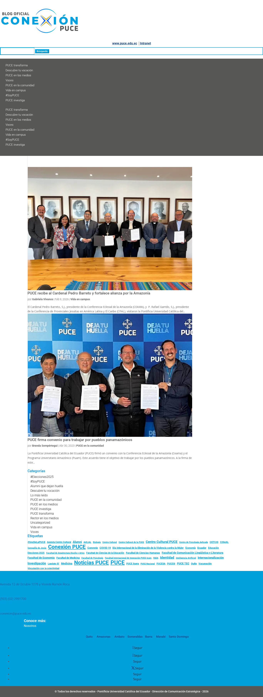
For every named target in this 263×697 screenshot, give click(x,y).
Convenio (92, 547)
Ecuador (201, 547)
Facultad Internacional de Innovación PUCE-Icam (128, 558)
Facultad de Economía (41, 557)
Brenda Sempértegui (45, 445)
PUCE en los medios (18, 75)
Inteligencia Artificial (186, 558)
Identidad (167, 557)
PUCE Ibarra (132, 563)
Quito (194, 563)
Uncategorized (40, 522)
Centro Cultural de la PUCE (131, 542)
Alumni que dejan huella (46, 486)
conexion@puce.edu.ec (15, 613)
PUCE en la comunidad (20, 85)
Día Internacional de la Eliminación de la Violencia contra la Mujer (148, 547)
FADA (155, 558)
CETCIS (214, 542)
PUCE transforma (17, 65)
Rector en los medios (44, 518)
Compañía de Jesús (37, 548)
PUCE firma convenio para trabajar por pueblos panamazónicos (80, 440)
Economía (190, 548)
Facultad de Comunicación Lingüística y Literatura (192, 552)
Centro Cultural (109, 542)
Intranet (145, 43)
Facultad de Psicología (92, 558)
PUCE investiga (15, 100)
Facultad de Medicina (68, 557)
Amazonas (103, 636)
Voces (9, 80)
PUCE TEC (183, 563)
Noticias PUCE (91, 562)
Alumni (77, 542)
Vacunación (205, 563)
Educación (213, 548)
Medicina (66, 563)
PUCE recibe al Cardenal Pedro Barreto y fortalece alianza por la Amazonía (89, 293)
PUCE (118, 562)
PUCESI (171, 563)
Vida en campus (16, 90)
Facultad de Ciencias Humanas (143, 552)
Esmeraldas (135, 636)
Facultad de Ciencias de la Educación (105, 553)
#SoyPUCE (12, 95)
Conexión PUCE (67, 547)
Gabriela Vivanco (42, 299)
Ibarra (148, 636)
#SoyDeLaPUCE (36, 542)
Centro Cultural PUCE (162, 542)
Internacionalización (211, 557)
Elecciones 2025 (36, 553)
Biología (97, 542)
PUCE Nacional (148, 563)
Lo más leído (39, 495)
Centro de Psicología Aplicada (193, 542)
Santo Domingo (179, 636)
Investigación (37, 563)
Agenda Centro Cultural (59, 542)
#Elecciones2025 (42, 477)
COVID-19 (105, 547)
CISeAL (224, 541)
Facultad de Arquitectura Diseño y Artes (65, 553)
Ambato (119, 636)
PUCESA (161, 563)
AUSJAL (87, 542)
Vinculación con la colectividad (43, 568)
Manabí (160, 636)
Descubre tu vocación (19, 70)
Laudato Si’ (53, 563)
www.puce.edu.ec (124, 43)
